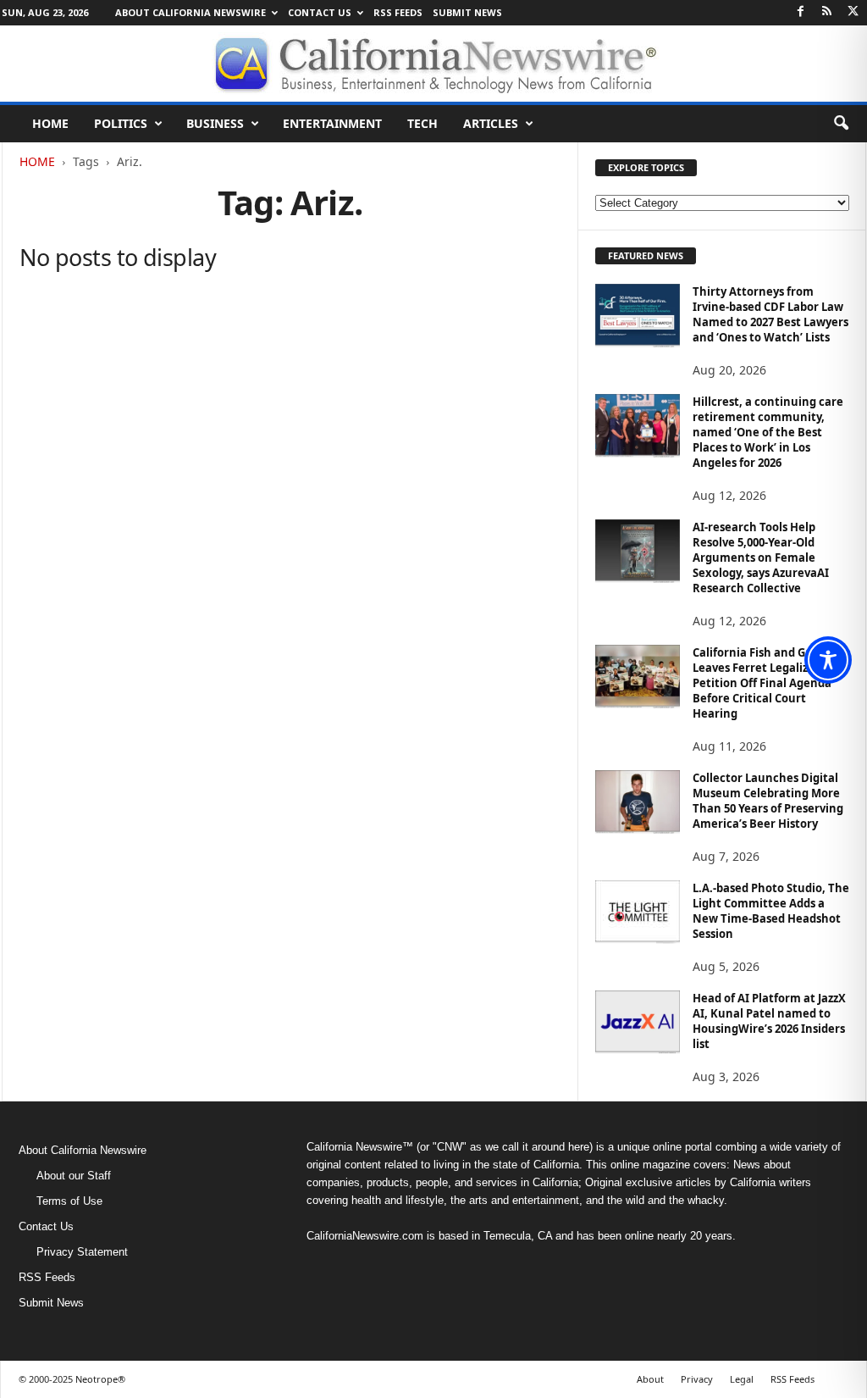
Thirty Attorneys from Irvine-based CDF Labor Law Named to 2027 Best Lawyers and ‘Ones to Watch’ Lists (770, 314)
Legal (742, 1379)
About (650, 1379)
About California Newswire (190, 12)
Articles (490, 123)
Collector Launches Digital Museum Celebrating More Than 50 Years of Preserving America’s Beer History (768, 800)
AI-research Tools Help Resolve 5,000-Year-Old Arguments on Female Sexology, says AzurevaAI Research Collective (761, 557)
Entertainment (332, 123)
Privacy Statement (82, 1251)
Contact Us (319, 12)
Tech (422, 123)
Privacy (697, 1379)
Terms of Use (69, 1201)
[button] (840, 123)
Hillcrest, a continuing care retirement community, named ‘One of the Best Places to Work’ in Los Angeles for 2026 (768, 432)
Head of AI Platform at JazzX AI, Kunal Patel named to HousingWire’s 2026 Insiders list (769, 1020)
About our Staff (73, 1175)
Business (215, 123)
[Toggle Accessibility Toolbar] (828, 660)
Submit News (467, 12)
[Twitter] (853, 12)
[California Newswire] (433, 63)
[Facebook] (801, 12)
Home (50, 123)
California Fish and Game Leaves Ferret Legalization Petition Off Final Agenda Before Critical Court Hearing (765, 683)
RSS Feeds (397, 12)
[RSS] (827, 12)
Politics (120, 123)
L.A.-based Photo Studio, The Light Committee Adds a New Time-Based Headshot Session (771, 910)
